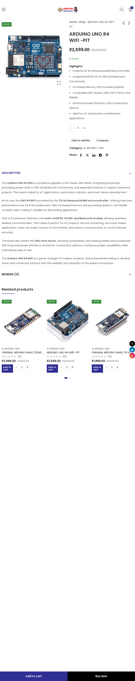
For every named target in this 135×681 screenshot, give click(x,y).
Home (73, 22)
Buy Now (101, 676)
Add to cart (34, 676)
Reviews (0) (10, 274)
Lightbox (59, 83)
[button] (65, 378)
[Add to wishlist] (42, 298)
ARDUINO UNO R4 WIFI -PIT (63, 352)
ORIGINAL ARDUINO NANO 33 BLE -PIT (24, 352)
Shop (82, 22)
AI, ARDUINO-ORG (93, 148)
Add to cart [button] (7, 368)
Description (11, 173)
